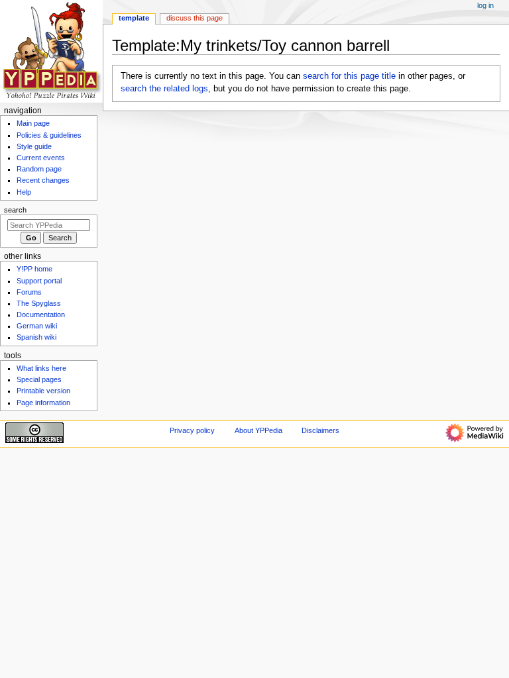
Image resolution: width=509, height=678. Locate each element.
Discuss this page (194, 18)
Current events (41, 158)
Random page (39, 169)
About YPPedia (258, 430)
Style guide (34, 146)
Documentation (41, 314)
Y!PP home (34, 269)
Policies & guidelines (49, 135)
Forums (29, 292)
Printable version (43, 391)
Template (134, 18)
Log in (485, 5)
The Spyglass (39, 303)
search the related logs (164, 88)
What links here (41, 368)
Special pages (39, 379)
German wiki (37, 326)
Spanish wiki (36, 337)
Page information (43, 403)
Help (24, 192)
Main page (33, 123)
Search (15, 210)
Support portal (39, 281)
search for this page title (349, 76)
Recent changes (43, 180)
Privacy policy (192, 430)
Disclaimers (320, 430)
